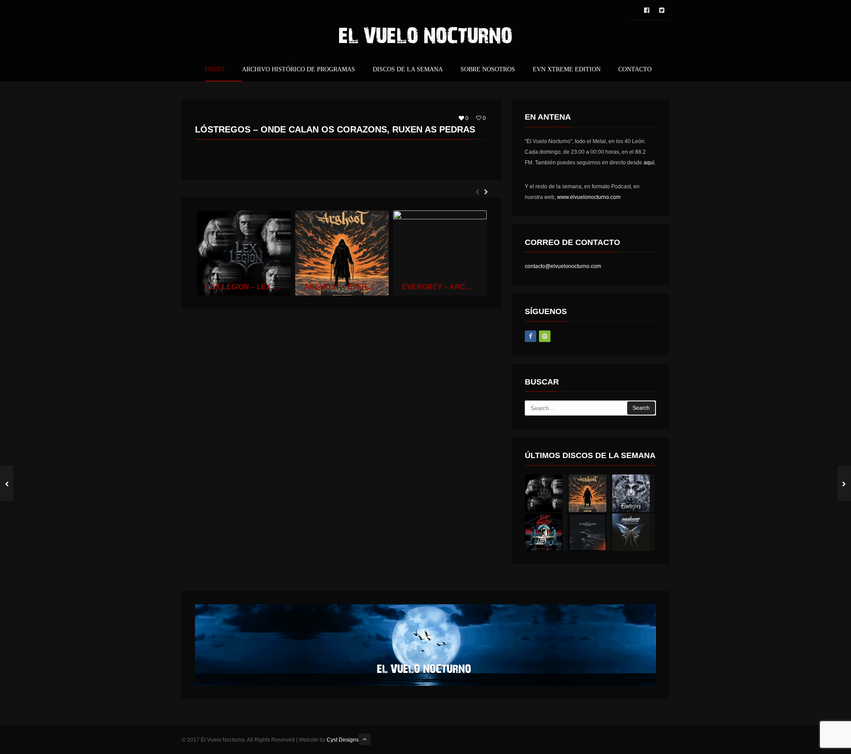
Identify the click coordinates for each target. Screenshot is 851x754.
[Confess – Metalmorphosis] (633, 532)
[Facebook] (530, 336)
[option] (244, 252)
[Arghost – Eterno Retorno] (590, 493)
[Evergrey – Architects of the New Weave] (633, 493)
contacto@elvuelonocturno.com (563, 266)
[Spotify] (544, 336)
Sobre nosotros (488, 69)
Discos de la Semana (408, 69)
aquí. (650, 162)
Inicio (214, 69)
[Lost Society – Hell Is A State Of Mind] (546, 532)
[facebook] (646, 10)
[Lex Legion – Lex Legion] (546, 493)
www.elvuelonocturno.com (589, 197)
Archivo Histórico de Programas (298, 69)
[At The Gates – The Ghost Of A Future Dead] (590, 532)
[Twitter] (662, 10)
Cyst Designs (343, 740)
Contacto (635, 69)
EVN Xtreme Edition (567, 69)
